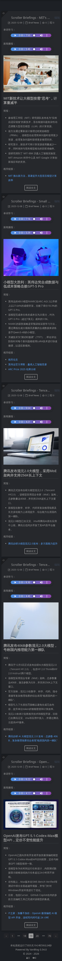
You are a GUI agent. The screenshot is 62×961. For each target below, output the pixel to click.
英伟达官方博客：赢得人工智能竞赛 (27, 364)
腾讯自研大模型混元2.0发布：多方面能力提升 (33, 543)
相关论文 (13, 359)
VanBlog (38, 949)
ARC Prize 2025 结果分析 (22, 369)
